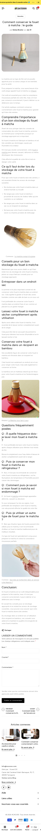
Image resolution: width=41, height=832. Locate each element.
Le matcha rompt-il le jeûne (25, 256)
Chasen (33, 91)
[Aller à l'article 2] (19, 755)
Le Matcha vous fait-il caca (18, 420)
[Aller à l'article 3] (22, 755)
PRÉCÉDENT (9, 709)
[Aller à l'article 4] (25, 755)
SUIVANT (32, 709)
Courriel (5, 657)
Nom (4, 647)
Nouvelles (20, 16)
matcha (15, 496)
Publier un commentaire (13, 700)
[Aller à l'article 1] (16, 755)
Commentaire (7, 667)
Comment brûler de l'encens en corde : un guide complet (28, 714)
